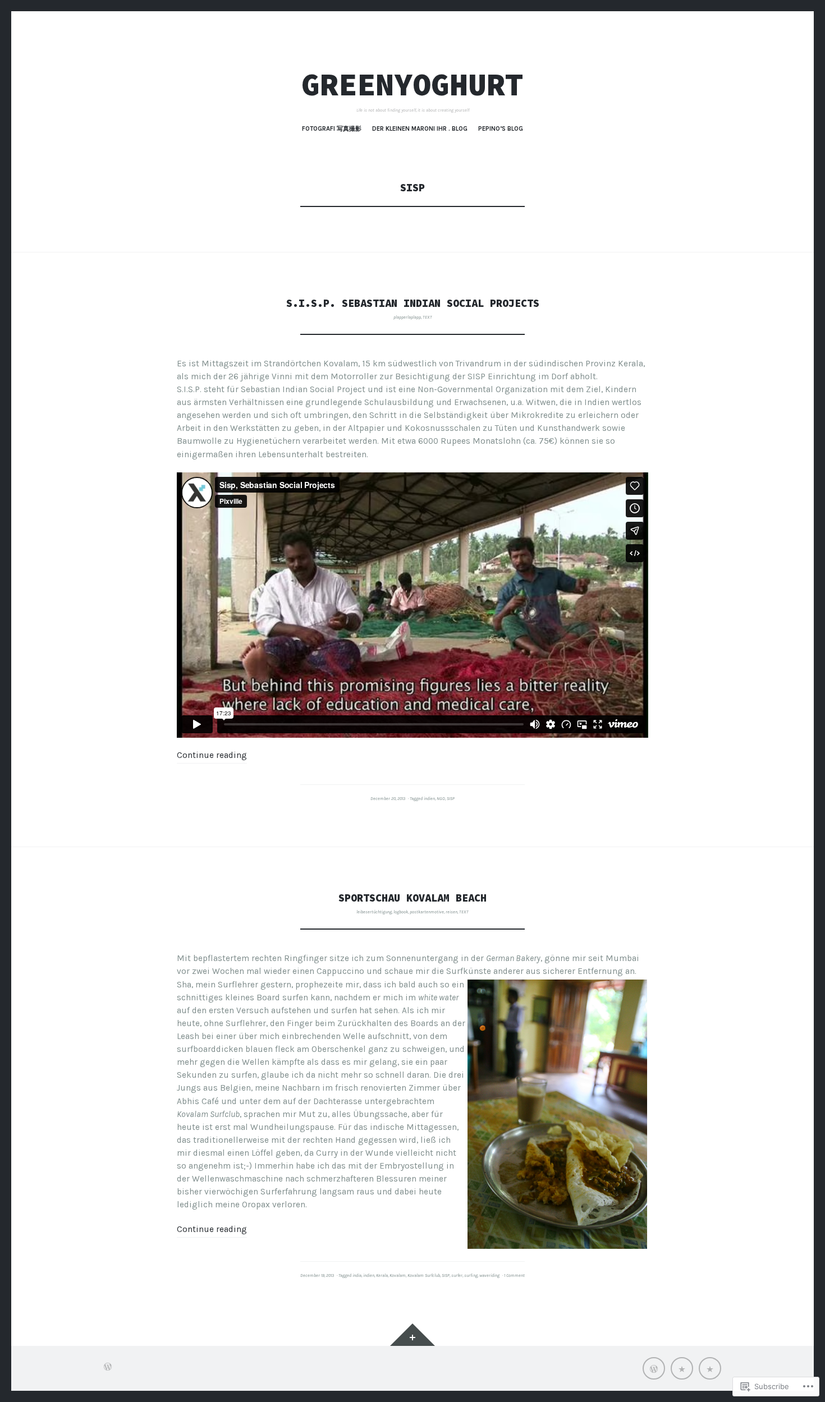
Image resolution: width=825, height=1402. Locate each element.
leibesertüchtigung (374, 911)
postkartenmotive (427, 911)
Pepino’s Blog (500, 128)
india (356, 1275)
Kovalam (397, 1275)
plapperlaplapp (407, 317)
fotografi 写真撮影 (331, 128)
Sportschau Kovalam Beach (412, 897)
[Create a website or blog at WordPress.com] (108, 1368)
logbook (400, 911)
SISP (451, 798)
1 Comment (514, 1275)
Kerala (382, 1275)
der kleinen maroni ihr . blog (419, 128)
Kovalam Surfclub (423, 1275)
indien (429, 798)
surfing (471, 1275)
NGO (441, 798)
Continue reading (212, 755)
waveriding (489, 1275)
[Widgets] (412, 1334)
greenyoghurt (412, 84)
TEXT (427, 317)
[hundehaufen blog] (654, 1368)
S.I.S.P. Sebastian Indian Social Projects (412, 303)
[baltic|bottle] (682, 1368)
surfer (456, 1275)
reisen (451, 911)
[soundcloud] (710, 1368)
